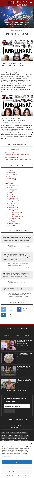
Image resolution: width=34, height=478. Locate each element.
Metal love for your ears (7, 425)
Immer (27, 335)
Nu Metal (11, 203)
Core (10, 19)
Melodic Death (12, 200)
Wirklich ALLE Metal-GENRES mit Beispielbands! (24, 342)
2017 (7, 433)
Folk (10, 192)
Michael (10, 281)
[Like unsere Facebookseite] (19, 309)
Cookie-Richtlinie (7, 475)
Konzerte (16, 19)
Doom (10, 191)
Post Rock (14, 214)
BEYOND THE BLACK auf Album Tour (23, 367)
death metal (12, 438)
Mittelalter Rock (16, 212)
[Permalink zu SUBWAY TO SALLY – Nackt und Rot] (5, 282)
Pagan (10, 205)
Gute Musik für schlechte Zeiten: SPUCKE (17, 154)
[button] (31, 443)
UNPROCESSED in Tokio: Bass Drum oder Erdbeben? (16, 23)
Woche (6, 335)
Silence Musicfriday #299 (12, 149)
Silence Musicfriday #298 (12, 152)
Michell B (11, 245)
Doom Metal (11, 441)
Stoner (10, 222)
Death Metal (12, 189)
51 (29, 345)
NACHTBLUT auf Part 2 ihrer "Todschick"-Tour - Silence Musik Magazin (20, 294)
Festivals (11, 178)
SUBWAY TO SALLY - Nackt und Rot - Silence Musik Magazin (18, 264)
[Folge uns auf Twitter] (3, 309)
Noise (10, 202)
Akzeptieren (17, 462)
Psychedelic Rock (16, 216)
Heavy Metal (12, 198)
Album (13, 433)
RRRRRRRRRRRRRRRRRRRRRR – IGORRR (24, 354)
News (4, 41)
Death (4, 438)
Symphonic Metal (13, 223)
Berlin (4, 435)
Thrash (10, 225)
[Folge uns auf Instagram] (3, 315)
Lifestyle (7, 171)
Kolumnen (11, 174)
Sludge (10, 220)
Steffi (4, 68)
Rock (10, 211)
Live (22, 19)
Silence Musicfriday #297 (12, 157)
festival (20, 441)
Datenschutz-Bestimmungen (18, 475)
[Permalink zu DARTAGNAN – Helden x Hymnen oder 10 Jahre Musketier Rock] (5, 246)
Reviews (7, 183)
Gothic (10, 194)
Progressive (12, 209)
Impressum (27, 475)
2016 (3, 433)
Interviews (11, 172)
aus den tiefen (21, 433)
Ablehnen (17, 467)
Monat (17, 335)
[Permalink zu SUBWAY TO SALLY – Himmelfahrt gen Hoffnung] (5, 265)
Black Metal (12, 185)
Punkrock (14, 218)
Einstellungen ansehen (17, 472)
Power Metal (12, 207)
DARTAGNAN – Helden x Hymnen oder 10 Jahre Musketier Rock (18, 160)
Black (10, 435)
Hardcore (11, 196)
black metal (19, 435)
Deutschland (22, 438)
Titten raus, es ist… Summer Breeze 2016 (24, 380)
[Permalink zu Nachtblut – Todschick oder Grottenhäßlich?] (5, 294)
